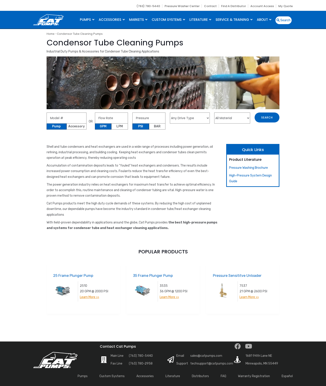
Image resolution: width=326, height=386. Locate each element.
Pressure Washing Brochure (248, 168)
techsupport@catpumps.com (211, 363)
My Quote (285, 6)
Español (287, 376)
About (263, 19)
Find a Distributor (233, 6)
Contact (210, 6)
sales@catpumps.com (206, 356)
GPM (103, 126)
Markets (137, 19)
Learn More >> (89, 297)
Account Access (262, 6)
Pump (56, 126)
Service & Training (233, 19)
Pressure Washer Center (182, 6)
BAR (157, 126)
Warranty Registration (254, 376)
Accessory (76, 126)
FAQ (223, 376)
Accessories (110, 19)
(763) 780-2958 (141, 363)
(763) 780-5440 (148, 6)
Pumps (86, 19)
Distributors (200, 376)
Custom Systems (167, 19)
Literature (199, 19)
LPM (119, 126)
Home (51, 33)
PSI (140, 126)
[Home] (48, 19)
